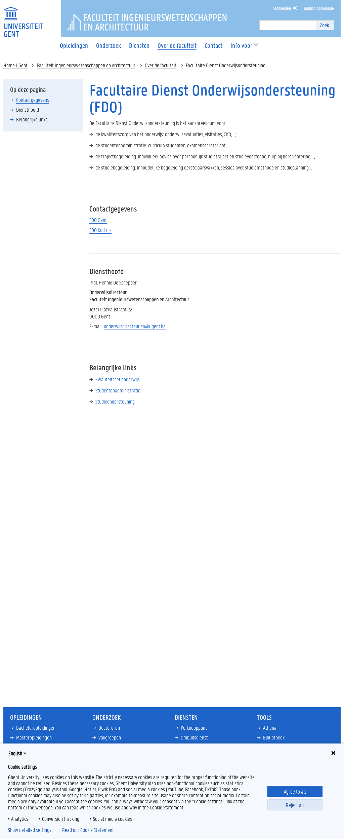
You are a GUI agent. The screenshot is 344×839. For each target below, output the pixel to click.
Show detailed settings (29, 830)
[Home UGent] (23, 17)
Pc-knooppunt (194, 727)
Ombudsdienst (194, 737)
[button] (241, 45)
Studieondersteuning (115, 401)
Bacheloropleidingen (35, 727)
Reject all (295, 804)
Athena (269, 727)
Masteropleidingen (34, 737)
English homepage (319, 8)
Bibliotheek (274, 737)
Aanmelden (282, 8)
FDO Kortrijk (100, 229)
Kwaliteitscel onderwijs (117, 379)
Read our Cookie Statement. (88, 830)
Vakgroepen (109, 737)
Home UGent (15, 65)
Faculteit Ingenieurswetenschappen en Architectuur (86, 65)
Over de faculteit (160, 65)
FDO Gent (98, 219)
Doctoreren (109, 727)
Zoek (324, 25)
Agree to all (295, 791)
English (15, 753)
